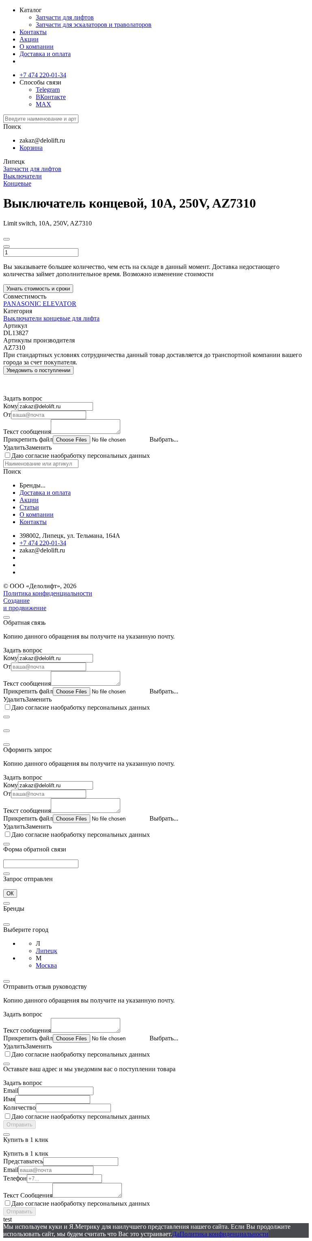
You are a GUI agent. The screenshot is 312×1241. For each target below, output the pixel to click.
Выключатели (22, 176)
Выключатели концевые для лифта (51, 318)
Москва (46, 965)
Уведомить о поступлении (38, 370)
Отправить (19, 1125)
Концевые (17, 183)
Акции (29, 39)
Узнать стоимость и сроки (38, 289)
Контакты (33, 31)
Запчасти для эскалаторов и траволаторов (94, 24)
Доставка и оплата (45, 53)
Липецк (46, 950)
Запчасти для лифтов (65, 17)
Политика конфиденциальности (47, 593)
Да (176, 1233)
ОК (10, 893)
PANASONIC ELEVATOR (39, 303)
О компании (37, 46)
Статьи (29, 507)
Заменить (39, 447)
